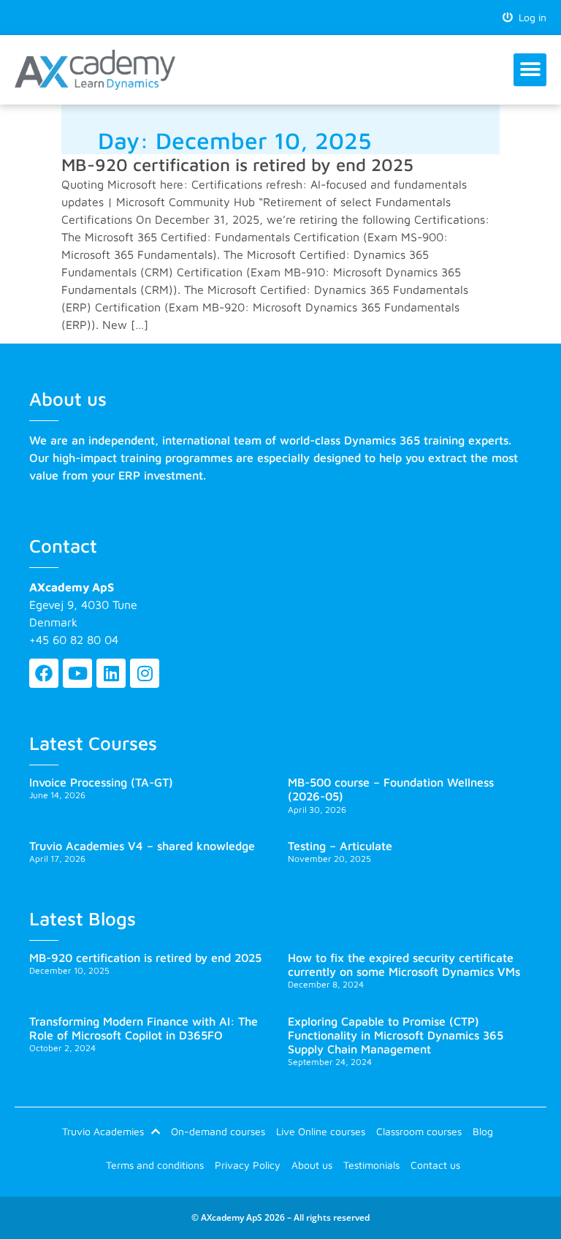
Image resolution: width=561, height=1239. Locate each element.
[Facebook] (43, 673)
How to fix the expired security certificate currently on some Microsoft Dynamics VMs (404, 964)
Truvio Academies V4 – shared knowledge (142, 845)
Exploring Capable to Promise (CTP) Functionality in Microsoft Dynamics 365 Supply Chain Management (395, 1035)
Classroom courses (419, 1131)
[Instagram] (144, 673)
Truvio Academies (103, 1131)
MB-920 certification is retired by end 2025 (237, 164)
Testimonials (371, 1165)
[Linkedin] (111, 673)
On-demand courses (218, 1131)
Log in (529, 17)
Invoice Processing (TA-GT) (101, 782)
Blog (483, 1131)
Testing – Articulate (340, 845)
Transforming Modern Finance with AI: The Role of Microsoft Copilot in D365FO (143, 1028)
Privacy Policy (247, 1165)
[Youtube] (77, 673)
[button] (530, 69)
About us (311, 1165)
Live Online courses (320, 1131)
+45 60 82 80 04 (73, 639)
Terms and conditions (155, 1165)
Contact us (435, 1165)
